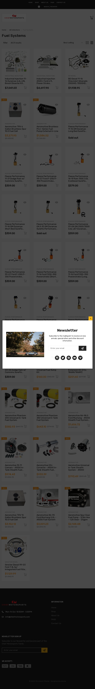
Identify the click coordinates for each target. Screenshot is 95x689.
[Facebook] (52, 358)
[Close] (91, 318)
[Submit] (82, 348)
